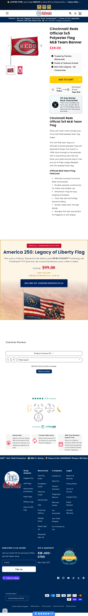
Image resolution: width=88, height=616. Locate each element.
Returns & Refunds (70, 477)
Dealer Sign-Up (42, 527)
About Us (55, 481)
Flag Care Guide (41, 493)
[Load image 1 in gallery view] (10, 70)
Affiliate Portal (41, 519)
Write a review (44, 371)
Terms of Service (69, 490)
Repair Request (69, 503)
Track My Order (41, 477)
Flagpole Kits (28, 478)
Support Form (71, 497)
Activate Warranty (69, 511)
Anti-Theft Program (56, 520)
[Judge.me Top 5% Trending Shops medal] (27, 417)
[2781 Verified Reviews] (69, 565)
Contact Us (56, 476)
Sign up (19, 569)
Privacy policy (46, 606)
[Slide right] (41, 45)
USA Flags (27, 483)
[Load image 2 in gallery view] (20, 70)
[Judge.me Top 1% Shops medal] (50, 408)
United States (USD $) (16, 598)
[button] (6, 13)
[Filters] (13, 360)
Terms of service (58, 606)
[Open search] (8, 360)
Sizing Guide (43, 500)
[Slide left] (8, 45)
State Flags (27, 497)
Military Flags (28, 502)
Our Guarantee (56, 511)
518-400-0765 (44, 555)
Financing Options (41, 511)
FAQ (39, 505)
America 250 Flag (28, 508)
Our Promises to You (58, 528)
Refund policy (35, 606)
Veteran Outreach (55, 487)
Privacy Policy (71, 484)
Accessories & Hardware (28, 490)
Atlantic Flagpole (22, 606)
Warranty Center (55, 503)
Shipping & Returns (56, 495)
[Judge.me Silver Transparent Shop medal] (39, 408)
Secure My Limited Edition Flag (44, 283)
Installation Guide (42, 485)
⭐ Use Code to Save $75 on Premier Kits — (44, 2)
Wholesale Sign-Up (42, 535)
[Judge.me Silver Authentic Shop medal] (27, 408)
